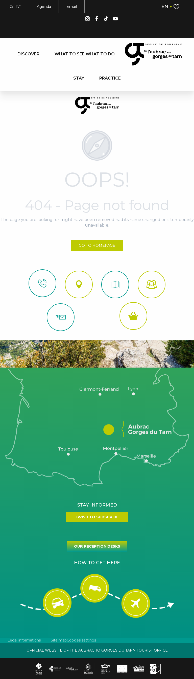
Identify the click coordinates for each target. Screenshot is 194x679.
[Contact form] (60, 317)
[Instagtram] (87, 19)
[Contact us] (42, 283)
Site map (59, 640)
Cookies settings (81, 640)
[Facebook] (97, 19)
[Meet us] (78, 284)
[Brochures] (115, 284)
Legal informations (24, 640)
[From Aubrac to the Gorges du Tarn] (153, 54)
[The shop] (133, 316)
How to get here (97, 562)
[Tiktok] (106, 19)
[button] (166, 7)
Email (71, 6)
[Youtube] (115, 19)
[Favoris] (177, 6)
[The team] (151, 284)
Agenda (44, 6)
